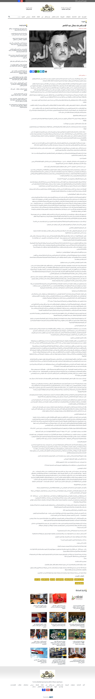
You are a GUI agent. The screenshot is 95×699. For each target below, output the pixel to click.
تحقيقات (68, 16)
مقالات (19, 685)
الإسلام (52, 579)
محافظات (25, 685)
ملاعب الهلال (55, 16)
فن (42, 16)
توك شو (61, 686)
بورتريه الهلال (41, 686)
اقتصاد (33, 16)
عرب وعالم (47, 16)
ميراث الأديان (45, 579)
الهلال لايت (13, 685)
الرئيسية (84, 16)
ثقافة (38, 16)
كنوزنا (83, 22)
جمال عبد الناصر (79, 579)
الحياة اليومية (59, 579)
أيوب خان (37, 579)
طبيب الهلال (49, 686)
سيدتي (28, 16)
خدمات (34, 686)
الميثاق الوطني (79, 583)
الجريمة (62, 16)
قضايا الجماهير (69, 579)
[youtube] (22, 1)
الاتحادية (74, 16)
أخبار (79, 16)
